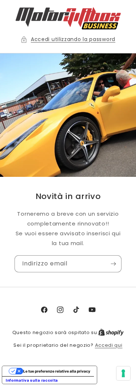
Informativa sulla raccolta (32, 380)
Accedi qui (109, 345)
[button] (68, 39)
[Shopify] (111, 332)
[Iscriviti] (113, 263)
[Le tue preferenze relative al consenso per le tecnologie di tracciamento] (123, 373)
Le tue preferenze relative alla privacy (56, 371)
